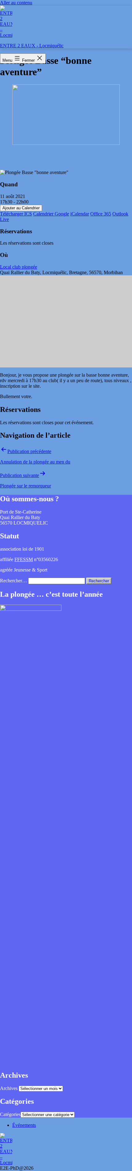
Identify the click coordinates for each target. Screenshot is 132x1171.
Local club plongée (18, 266)
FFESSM (23, 559)
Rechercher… (13, 580)
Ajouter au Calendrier (21, 208)
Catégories (10, 1114)
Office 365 (100, 213)
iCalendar (79, 213)
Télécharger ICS (16, 213)
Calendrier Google (51, 213)
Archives (8, 1088)
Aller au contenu (16, 2)
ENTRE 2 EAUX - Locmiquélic (32, 45)
